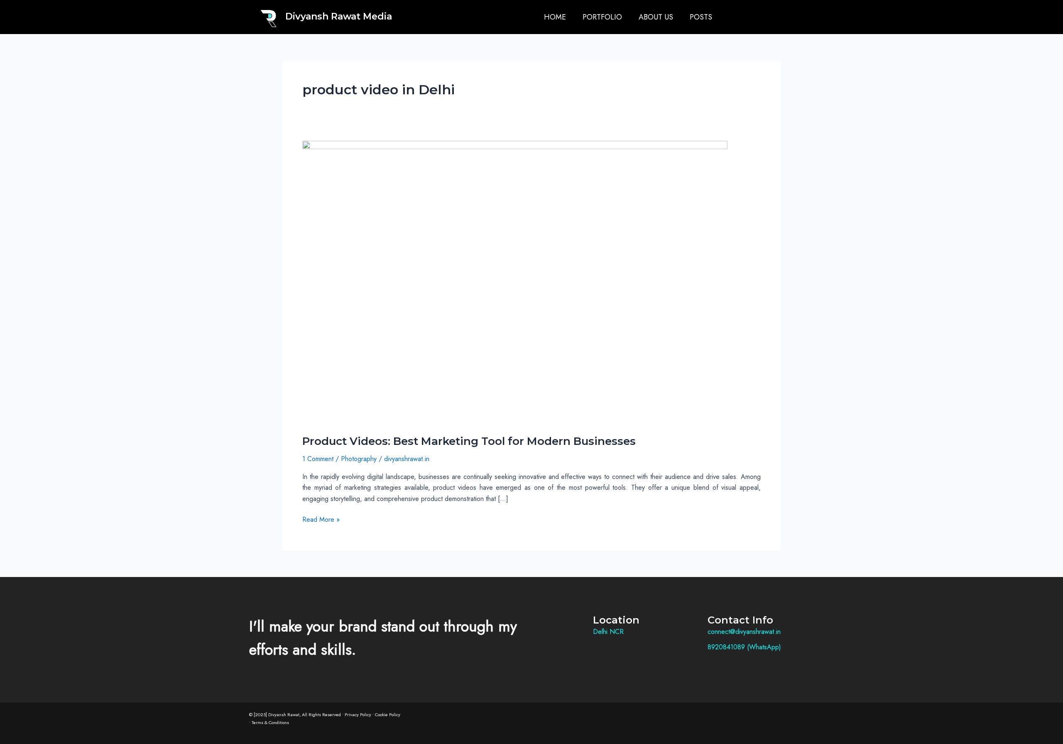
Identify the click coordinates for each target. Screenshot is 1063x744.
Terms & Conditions (270, 722)
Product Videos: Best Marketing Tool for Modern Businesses (469, 441)
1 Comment (317, 459)
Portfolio (602, 17)
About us (656, 17)
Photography (359, 459)
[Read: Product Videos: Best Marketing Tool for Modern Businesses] (514, 282)
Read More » (321, 519)
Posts (701, 17)
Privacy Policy (358, 714)
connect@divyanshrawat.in (744, 631)
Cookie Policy (387, 714)
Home (555, 17)
